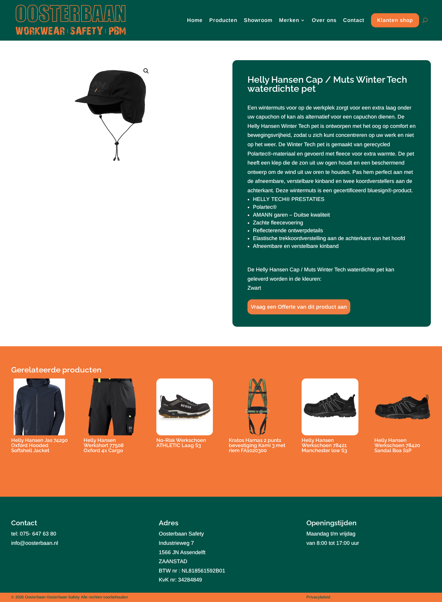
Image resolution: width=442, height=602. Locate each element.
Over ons (324, 20)
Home (195, 20)
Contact (353, 20)
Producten (223, 20)
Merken (289, 20)
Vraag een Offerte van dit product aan (299, 307)
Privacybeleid (318, 597)
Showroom (258, 20)
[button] (146, 71)
